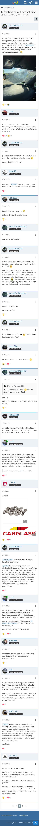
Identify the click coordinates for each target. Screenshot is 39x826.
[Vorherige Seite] (13, 806)
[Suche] (25, 3)
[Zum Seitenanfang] (35, 823)
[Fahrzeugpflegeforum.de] (14, 3)
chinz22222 (8, 560)
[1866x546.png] (19, 531)
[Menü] (36, 3)
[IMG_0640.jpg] (19, 78)
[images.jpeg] (14, 511)
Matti (6, 724)
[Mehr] (35, 34)
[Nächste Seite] (26, 806)
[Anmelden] (31, 2)
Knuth (14, 184)
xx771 (22, 471)
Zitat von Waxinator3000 (16, 386)
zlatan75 (30, 45)
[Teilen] (36, 19)
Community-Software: (19, 823)
